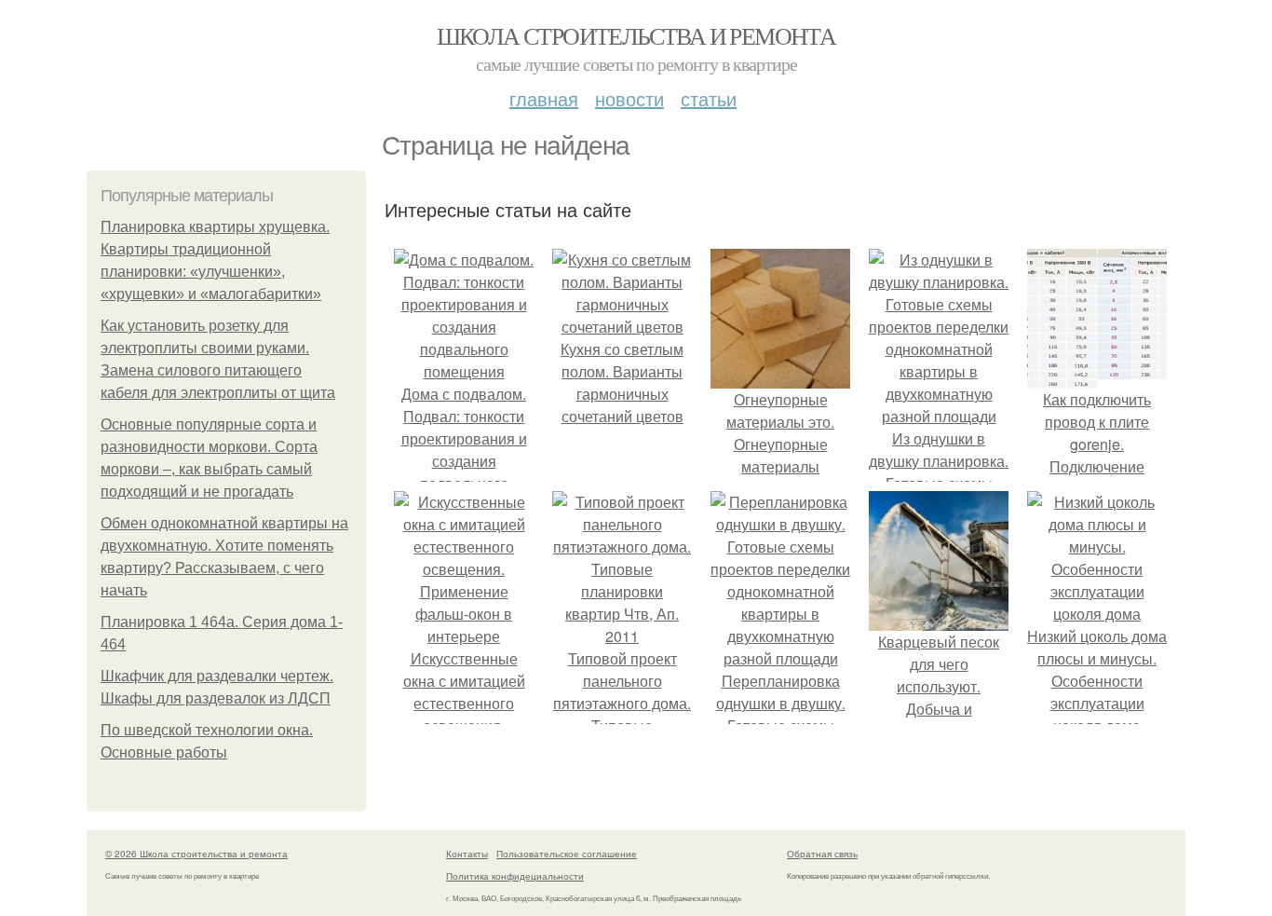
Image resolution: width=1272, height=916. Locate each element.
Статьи (709, 98)
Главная (543, 98)
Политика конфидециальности (515, 875)
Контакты (467, 853)
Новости (629, 98)
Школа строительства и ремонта (636, 35)
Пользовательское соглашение (566, 853)
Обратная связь (822, 853)
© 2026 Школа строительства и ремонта (196, 853)
